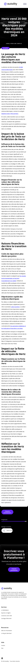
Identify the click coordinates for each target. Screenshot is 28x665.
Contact (3, 645)
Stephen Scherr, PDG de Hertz (9, 113)
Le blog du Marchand (6, 633)
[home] (12, 4)
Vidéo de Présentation (6, 630)
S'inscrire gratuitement (14, 569)
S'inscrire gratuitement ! (7, 512)
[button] (25, 4)
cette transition (15, 307)
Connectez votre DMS (6, 615)
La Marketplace (5, 610)
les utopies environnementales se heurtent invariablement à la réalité (13, 278)
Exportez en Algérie (6, 613)
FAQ (2, 648)
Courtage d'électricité (6, 618)
